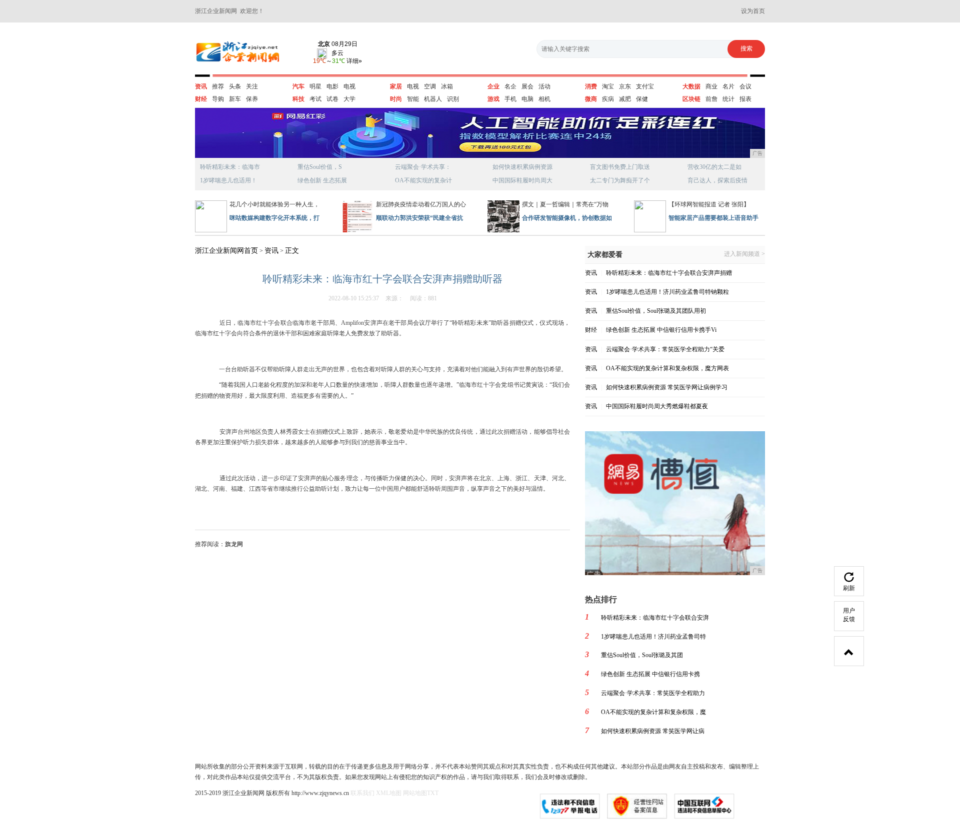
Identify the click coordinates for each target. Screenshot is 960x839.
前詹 (712, 98)
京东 (625, 86)
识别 (453, 98)
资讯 (201, 86)
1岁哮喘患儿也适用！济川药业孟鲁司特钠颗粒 (667, 291)
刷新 (849, 588)
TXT (432, 793)
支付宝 (645, 86)
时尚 (396, 98)
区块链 (691, 98)
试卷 (332, 98)
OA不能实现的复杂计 (423, 180)
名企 (510, 86)
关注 (252, 86)
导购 (218, 98)
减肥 (625, 98)
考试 (316, 98)
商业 (712, 86)
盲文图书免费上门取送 (620, 166)
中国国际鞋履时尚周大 (522, 180)
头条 (235, 86)
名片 (728, 86)
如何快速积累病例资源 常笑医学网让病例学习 (667, 387)
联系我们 (362, 793)
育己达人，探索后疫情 (718, 180)
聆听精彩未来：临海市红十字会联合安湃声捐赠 (669, 272)
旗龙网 (234, 544)
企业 (494, 86)
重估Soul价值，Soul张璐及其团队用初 (656, 310)
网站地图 (415, 793)
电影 (332, 86)
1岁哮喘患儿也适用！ (228, 180)
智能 (413, 98)
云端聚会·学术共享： (423, 166)
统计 (728, 98)
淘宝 (608, 86)
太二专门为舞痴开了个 (620, 180)
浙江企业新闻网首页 (226, 250)
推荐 (218, 86)
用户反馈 (849, 615)
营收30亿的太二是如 (715, 166)
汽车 (298, 86)
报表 (746, 98)
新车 (235, 98)
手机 (510, 98)
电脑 (528, 98)
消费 (591, 86)
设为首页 (753, 10)
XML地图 (389, 793)
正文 (292, 250)
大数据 (691, 86)
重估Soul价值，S (320, 166)
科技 (298, 98)
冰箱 (447, 86)
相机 (544, 98)
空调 (430, 86)
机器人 (433, 98)
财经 (201, 98)
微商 (591, 98)
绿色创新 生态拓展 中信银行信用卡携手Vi (661, 329)
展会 (528, 86)
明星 (316, 86)
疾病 (608, 98)
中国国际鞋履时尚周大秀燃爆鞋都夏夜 (657, 406)
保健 (642, 98)
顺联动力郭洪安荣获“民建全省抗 (419, 217)
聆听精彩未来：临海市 (230, 166)
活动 (544, 86)
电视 (350, 86)
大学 (350, 98)
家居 (396, 86)
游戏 (494, 98)
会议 (746, 86)
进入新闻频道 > (744, 254)
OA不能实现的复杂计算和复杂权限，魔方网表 (667, 368)
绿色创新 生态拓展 (322, 180)
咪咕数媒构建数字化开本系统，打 (275, 217)
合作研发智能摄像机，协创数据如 (567, 217)
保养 (252, 98)
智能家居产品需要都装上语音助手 (713, 217)
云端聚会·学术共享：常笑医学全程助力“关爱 (665, 349)
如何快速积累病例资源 (522, 166)
